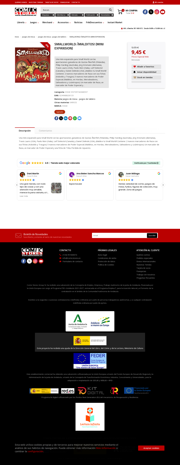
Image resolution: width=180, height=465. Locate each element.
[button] (163, 185)
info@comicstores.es (72, 258)
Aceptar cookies (151, 448)
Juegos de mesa (28, 37)
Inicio (17, 37)
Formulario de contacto (73, 261)
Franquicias (65, 2)
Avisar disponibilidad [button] (146, 72)
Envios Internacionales (146, 261)
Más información (106, 448)
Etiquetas (45, 15)
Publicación (90, 15)
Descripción (25, 130)
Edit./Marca (61, 15)
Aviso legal (102, 255)
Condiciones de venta (107, 258)
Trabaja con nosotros (146, 274)
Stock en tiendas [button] (145, 77)
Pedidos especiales (145, 258)
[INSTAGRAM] (156, 11)
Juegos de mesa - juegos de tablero (52, 37)
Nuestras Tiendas (36, 2)
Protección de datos (106, 261)
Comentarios (45, 130)
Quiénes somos (21, 2)
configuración (35, 451)
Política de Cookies (106, 264)
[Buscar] (110, 10)
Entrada (74, 15)
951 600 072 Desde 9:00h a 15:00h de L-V (144, 28)
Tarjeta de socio (51, 2)
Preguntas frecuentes (146, 278)
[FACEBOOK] (145, 11)
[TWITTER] (151, 11)
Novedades (105, 15)
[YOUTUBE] (162, 11)
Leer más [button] (24, 196)
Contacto (76, 2)
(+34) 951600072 (70, 255)
